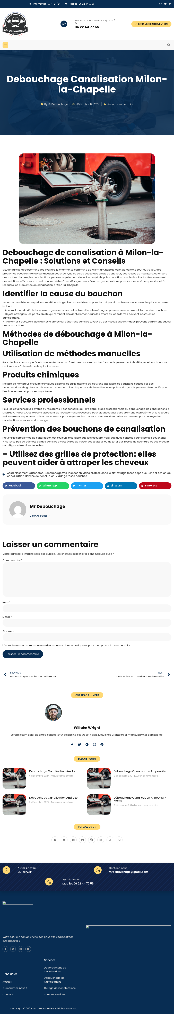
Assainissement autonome (25, 473)
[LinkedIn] (82, 839)
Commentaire (12, 560)
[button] (5, 45)
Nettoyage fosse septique (129, 473)
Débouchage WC (56, 473)
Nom (6, 602)
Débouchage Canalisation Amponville (140, 771)
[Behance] (100, 839)
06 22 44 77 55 (87, 27)
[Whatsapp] (119, 839)
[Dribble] (110, 839)
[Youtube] (28, 949)
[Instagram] (170, 4)
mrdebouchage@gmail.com (128, 872)
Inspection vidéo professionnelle (89, 473)
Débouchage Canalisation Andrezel (53, 798)
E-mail (7, 617)
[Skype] (91, 839)
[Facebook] (160, 4)
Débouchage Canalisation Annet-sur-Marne (140, 799)
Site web (8, 631)
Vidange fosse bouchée (71, 476)
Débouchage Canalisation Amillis (52, 771)
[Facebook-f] (72, 744)
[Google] (87, 744)
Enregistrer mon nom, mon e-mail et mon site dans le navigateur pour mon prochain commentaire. (68, 645)
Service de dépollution (40, 476)
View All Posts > (40, 515)
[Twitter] (79, 744)
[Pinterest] (102, 744)
